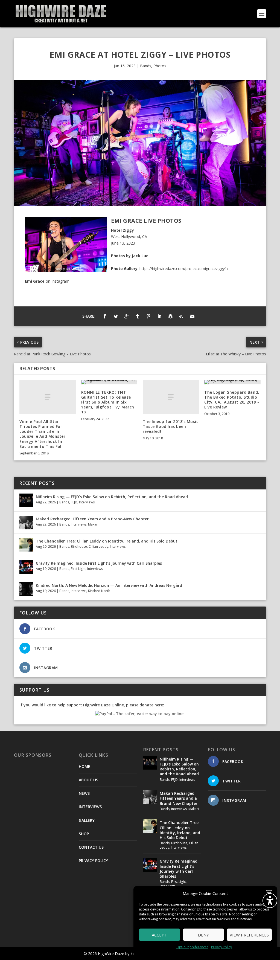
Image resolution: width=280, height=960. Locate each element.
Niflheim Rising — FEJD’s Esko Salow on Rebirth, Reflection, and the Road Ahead (112, 496)
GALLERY (87, 820)
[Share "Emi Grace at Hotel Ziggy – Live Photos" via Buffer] (170, 316)
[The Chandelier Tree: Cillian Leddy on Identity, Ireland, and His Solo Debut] (26, 545)
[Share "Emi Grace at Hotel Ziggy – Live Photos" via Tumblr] (137, 316)
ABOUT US (88, 779)
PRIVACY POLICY (93, 860)
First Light (78, 568)
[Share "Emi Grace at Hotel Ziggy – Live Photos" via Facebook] (104, 316)
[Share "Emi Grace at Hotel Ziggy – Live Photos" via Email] (192, 316)
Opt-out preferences (192, 947)
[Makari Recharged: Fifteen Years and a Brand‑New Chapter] (26, 522)
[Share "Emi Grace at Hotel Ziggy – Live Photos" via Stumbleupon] (181, 316)
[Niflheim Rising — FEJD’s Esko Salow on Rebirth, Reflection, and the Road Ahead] (26, 500)
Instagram (60, 281)
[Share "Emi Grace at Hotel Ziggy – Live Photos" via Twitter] (115, 316)
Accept (159, 935)
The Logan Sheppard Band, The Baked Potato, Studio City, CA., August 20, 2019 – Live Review (231, 400)
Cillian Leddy (98, 546)
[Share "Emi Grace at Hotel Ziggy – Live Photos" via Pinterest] (148, 316)
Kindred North (99, 590)
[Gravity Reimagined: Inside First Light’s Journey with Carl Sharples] (26, 567)
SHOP (84, 833)
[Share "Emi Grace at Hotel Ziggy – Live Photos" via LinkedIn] (159, 316)
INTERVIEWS (90, 806)
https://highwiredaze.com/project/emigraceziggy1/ (183, 268)
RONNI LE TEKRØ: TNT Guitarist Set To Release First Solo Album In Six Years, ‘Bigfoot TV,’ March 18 (107, 402)
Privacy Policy (221, 947)
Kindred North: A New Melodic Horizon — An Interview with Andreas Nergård (109, 585)
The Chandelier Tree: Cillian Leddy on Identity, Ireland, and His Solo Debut (106, 541)
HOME (84, 766)
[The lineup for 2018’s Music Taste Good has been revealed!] (171, 397)
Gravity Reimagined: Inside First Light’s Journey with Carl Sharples (99, 563)
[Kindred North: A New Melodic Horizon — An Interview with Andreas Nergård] (26, 589)
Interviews (87, 502)
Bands (145, 65)
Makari (93, 524)
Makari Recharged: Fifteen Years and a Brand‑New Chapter (92, 518)
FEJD (74, 502)
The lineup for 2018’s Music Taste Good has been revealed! (171, 426)
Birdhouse (79, 546)
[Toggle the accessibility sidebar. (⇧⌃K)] (269, 900)
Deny (203, 935)
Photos (159, 65)
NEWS (84, 793)
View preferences (249, 935)
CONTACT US (91, 847)
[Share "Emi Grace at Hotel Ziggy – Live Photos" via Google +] (126, 316)
